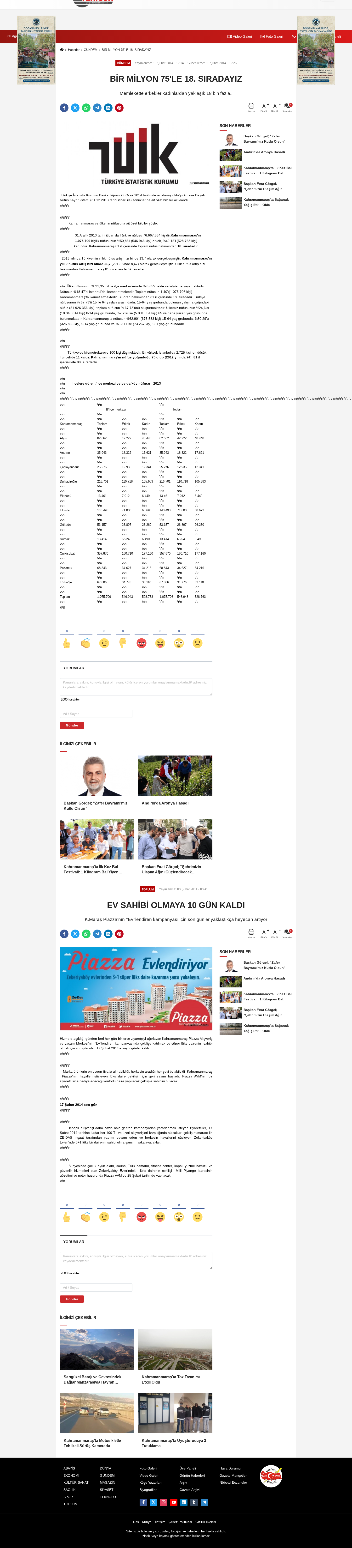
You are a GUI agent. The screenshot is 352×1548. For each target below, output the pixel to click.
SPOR (68, 1497)
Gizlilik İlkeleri (205, 1522)
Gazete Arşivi (189, 1490)
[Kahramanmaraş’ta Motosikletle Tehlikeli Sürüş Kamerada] (97, 1413)
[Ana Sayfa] (62, 50)
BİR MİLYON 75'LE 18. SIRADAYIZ (126, 50)
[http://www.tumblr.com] (194, 1502)
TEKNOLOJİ (109, 1497)
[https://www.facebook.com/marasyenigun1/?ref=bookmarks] (143, 1502)
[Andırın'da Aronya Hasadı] (175, 776)
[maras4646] (204, 1502)
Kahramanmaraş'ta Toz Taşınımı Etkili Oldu (171, 1379)
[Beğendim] (67, 635)
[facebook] (64, 107)
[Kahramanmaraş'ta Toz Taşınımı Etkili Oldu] (175, 1349)
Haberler (73, 50)
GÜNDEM (90, 50)
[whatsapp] (86, 107)
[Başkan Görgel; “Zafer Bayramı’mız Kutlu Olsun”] (97, 776)
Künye (147, 1522)
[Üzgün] (197, 635)
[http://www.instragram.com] (163, 1502)
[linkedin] (108, 107)
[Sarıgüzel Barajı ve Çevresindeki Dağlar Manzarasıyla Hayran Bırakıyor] (97, 1349)
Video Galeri (242, 36)
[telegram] (97, 107)
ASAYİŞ (69, 1468)
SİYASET (107, 1490)
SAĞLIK (69, 1490)
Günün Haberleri (192, 1475)
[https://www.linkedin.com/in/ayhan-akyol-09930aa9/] (183, 1502)
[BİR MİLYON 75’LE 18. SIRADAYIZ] (136, 154)
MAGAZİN (107, 1482)
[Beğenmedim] (123, 635)
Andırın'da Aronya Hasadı (165, 803)
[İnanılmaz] (179, 635)
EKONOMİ (71, 1475)
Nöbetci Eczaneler (233, 1482)
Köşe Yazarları (151, 1482)
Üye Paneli (188, 1468)
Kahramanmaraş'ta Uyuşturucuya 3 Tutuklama (174, 1443)
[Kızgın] (141, 635)
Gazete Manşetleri (233, 1475)
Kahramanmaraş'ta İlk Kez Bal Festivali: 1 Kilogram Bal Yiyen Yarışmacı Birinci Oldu (91, 870)
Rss (136, 1522)
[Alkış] (85, 635)
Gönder (72, 725)
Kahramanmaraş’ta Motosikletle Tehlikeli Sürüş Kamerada (92, 1443)
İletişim (160, 1522)
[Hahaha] (160, 635)
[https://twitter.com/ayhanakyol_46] (153, 1502)
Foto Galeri (274, 36)
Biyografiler (148, 1490)
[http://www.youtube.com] (173, 1502)
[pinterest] (119, 107)
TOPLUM (70, 1504)
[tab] (73, 668)
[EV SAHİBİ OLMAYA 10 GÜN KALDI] (136, 988)
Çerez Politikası (180, 1522)
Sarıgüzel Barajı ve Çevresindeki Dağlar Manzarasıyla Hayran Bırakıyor (93, 1380)
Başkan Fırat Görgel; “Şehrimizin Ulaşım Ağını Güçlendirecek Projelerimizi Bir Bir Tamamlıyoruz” (173, 870)
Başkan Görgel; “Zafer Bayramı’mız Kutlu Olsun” (95, 805)
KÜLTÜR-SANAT (76, 1482)
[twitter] (75, 107)
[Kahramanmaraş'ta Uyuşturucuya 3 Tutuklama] (175, 1413)
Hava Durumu (230, 1468)
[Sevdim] (104, 635)
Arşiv (183, 1482)
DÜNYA (105, 1468)
